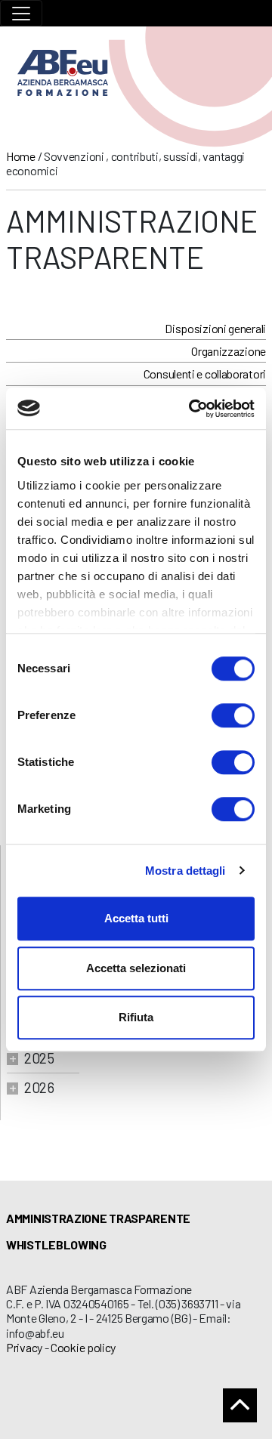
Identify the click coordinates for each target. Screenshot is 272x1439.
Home (21, 156)
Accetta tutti (136, 918)
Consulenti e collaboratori (205, 373)
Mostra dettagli (185, 870)
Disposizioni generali (215, 328)
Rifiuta (136, 1017)
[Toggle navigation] (21, 13)
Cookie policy (83, 1347)
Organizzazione (228, 351)
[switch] (233, 715)
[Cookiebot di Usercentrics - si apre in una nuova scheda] (192, 408)
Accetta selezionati (136, 968)
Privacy (24, 1347)
